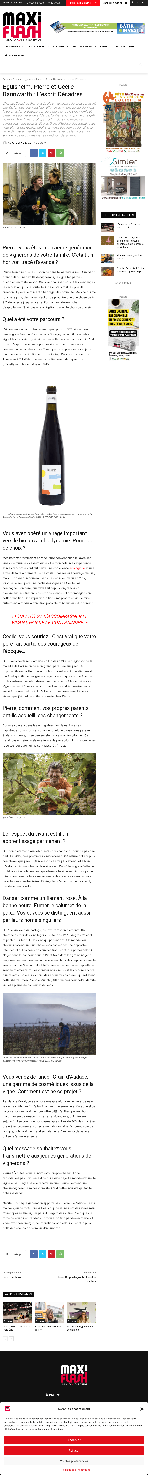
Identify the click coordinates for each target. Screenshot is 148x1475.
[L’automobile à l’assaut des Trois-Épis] (17, 1312)
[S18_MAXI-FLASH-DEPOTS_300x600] (123, 330)
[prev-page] (5, 1338)
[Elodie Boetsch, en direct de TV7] (49, 1312)
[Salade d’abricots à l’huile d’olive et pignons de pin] (107, 271)
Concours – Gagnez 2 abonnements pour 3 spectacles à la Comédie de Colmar (130, 242)
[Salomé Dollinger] (5, 143)
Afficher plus (122, 282)
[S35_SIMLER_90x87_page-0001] (123, 178)
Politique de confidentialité (76, 1469)
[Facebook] (132, 3)
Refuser (74, 1450)
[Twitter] (42, 153)
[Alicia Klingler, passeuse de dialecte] (81, 1312)
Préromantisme (12, 1277)
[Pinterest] (51, 153)
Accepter (74, 1440)
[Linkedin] (143, 3)
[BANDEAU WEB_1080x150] (97, 27)
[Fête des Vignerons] (123, 122)
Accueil (6, 79)
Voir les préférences (74, 1461)
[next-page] (11, 1338)
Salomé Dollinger (21, 143)
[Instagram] (137, 3)
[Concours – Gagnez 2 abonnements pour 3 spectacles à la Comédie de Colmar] (107, 240)
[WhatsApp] (60, 153)
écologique (77, 568)
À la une (17, 79)
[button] (142, 1409)
